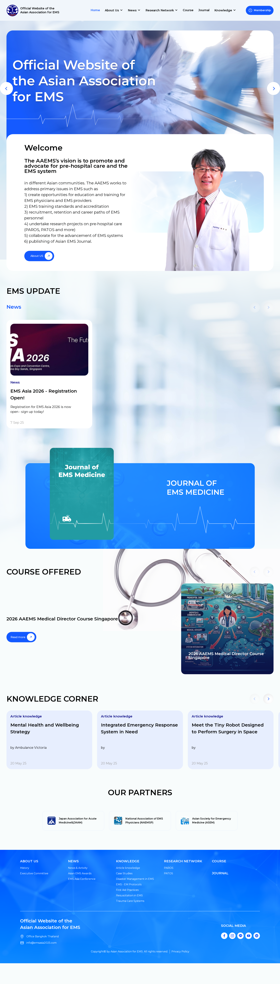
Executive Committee (34, 873)
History (24, 867)
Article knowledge (128, 867)
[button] (6, 88)
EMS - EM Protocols (128, 884)
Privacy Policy (180, 951)
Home (95, 10)
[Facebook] (224, 935)
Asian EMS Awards (79, 873)
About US (36, 255)
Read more (18, 637)
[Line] (240, 935)
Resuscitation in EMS (129, 895)
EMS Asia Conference (81, 878)
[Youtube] (248, 935)
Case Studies (124, 873)
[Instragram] (232, 935)
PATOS (168, 873)
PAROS (168, 867)
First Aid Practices (127, 889)
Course (188, 10)
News (13, 307)
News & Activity (78, 867)
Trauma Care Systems (130, 900)
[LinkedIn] (256, 935)
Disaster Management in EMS (135, 878)
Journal (204, 10)
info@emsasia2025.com (41, 942)
